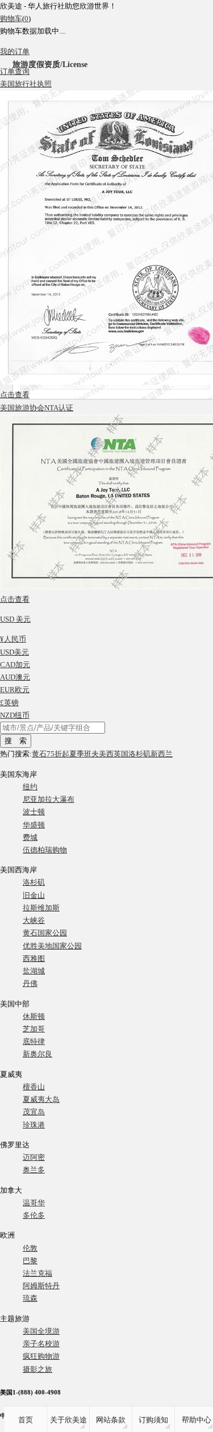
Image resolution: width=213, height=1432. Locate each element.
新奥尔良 (37, 1054)
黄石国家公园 (45, 933)
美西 (106, 754)
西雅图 (34, 958)
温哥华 (34, 1202)
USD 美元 (15, 619)
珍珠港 (34, 1125)
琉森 (30, 1298)
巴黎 (30, 1260)
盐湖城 (34, 971)
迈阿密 (34, 1157)
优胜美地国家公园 (52, 946)
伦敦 (30, 1248)
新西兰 (162, 754)
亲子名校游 (41, 1343)
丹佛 (30, 983)
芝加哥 (34, 1029)
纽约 (30, 786)
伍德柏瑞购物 (45, 850)
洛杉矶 (139, 754)
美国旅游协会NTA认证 (36, 407)
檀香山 (34, 1087)
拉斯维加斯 (41, 908)
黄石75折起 (50, 754)
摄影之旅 (37, 1369)
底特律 (34, 1041)
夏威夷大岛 (41, 1099)
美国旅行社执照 (26, 84)
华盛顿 (34, 825)
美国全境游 (41, 1331)
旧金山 (34, 895)
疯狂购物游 (41, 1356)
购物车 (11, 18)
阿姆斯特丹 (41, 1285)
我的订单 (15, 51)
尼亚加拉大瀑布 (48, 799)
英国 (121, 754)
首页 (25, 1420)
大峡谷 (34, 920)
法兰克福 (37, 1273)
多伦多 (34, 1215)
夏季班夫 (84, 754)
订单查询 (15, 71)
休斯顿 (34, 1016)
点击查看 (15, 394)
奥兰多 (34, 1169)
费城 (30, 837)
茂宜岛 (34, 1112)
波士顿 (34, 811)
